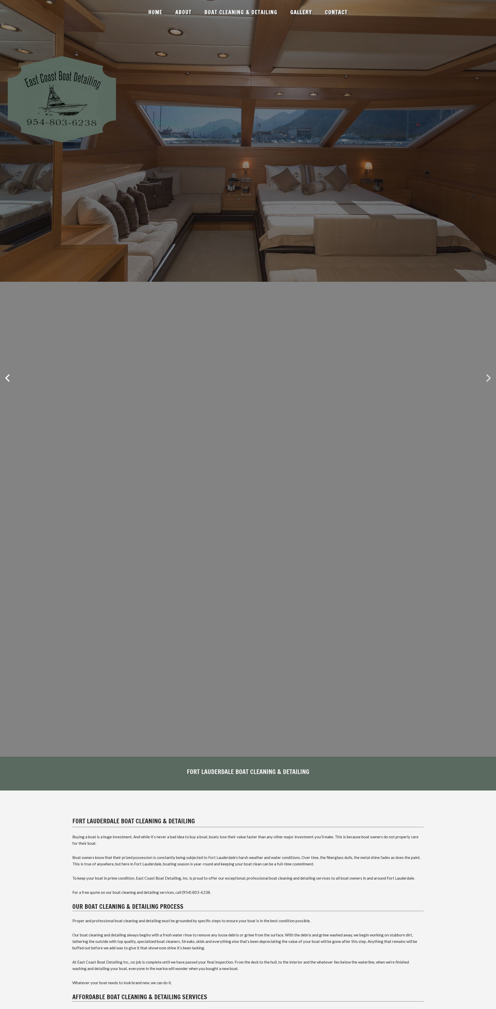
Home (155, 12)
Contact (336, 12)
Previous (8, 378)
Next (488, 378)
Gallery (301, 12)
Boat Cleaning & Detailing (241, 12)
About (183, 12)
